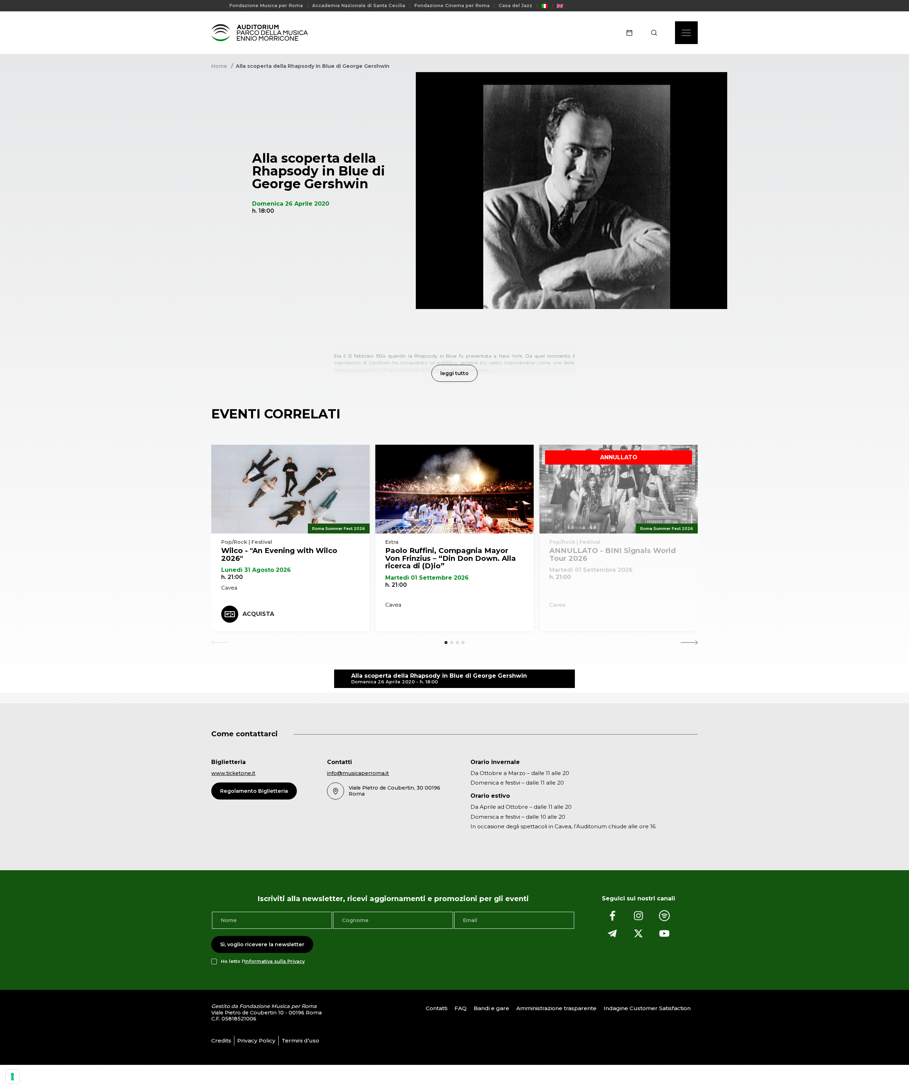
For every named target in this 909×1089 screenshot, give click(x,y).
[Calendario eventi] (632, 32)
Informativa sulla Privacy (274, 961)
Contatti (436, 1008)
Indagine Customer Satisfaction (647, 1008)
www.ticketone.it (233, 773)
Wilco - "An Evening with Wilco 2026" (279, 554)
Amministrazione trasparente (556, 1008)
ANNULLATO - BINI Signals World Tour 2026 (612, 554)
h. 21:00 (232, 577)
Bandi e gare (491, 1008)
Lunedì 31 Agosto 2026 (256, 570)
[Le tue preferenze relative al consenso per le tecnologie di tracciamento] (12, 1076)
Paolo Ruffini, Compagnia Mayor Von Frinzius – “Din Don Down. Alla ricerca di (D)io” (450, 558)
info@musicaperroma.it (358, 773)
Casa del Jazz (515, 5)
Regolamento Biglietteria (254, 791)
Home (219, 66)
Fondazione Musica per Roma (266, 5)
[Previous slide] (219, 642)
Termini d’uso (300, 1040)
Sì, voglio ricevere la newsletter (262, 944)
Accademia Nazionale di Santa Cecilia (358, 5)
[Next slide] (689, 642)
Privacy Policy (256, 1040)
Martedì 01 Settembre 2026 (427, 577)
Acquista (258, 614)
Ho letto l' (263, 961)
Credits (221, 1040)
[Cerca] (656, 32)
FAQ (460, 1008)
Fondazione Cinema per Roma (452, 5)
